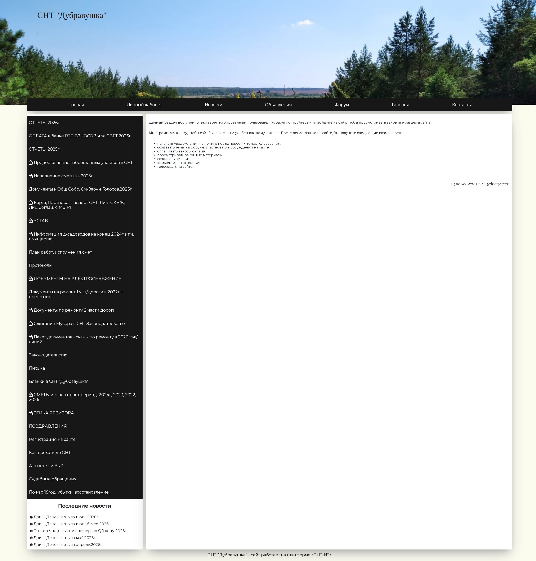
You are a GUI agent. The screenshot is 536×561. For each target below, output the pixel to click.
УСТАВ (41, 220)
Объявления (278, 104)
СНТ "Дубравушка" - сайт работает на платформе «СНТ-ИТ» (269, 555)
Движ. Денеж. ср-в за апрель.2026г (68, 545)
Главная (75, 104)
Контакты (462, 104)
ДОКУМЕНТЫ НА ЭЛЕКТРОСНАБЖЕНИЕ (77, 278)
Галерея (400, 104)
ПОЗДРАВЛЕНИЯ (48, 426)
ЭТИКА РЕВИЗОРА (54, 412)
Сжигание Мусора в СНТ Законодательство (79, 323)
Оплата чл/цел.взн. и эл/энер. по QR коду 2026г (80, 531)
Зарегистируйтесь (292, 122)
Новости (213, 104)
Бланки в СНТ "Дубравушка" (59, 381)
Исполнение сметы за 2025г (63, 175)
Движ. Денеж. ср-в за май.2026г (65, 538)
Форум (342, 104)
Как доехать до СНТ (50, 452)
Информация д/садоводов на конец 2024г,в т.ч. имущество (81, 236)
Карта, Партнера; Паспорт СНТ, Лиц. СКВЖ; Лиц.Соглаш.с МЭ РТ (77, 205)
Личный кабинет (144, 104)
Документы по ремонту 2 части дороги (75, 310)
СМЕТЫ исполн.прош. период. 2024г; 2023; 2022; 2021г (82, 397)
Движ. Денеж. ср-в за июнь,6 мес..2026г (72, 524)
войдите (324, 122)
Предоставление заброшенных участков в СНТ (83, 162)
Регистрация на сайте (52, 439)
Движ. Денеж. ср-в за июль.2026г (66, 517)
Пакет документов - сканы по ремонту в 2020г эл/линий (83, 339)
